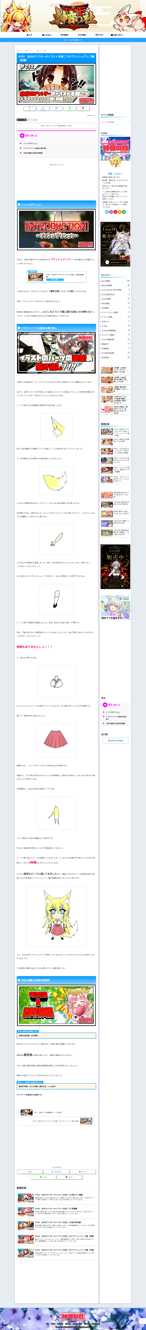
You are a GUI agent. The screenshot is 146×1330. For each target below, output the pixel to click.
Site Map (87, 1323)
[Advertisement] (56, 180)
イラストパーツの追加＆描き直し (35, 148)
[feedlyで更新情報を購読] (124, 212)
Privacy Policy (77, 1323)
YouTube (60, 1323)
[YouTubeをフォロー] (115, 212)
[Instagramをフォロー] (111, 212)
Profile (53, 1323)
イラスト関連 (22, 120)
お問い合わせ (96, 1323)
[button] (83, 108)
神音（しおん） (115, 173)
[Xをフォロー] (107, 212)
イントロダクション (30, 143)
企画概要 (68, 1323)
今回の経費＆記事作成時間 (32, 153)
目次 (27, 135)
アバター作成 (33, 120)
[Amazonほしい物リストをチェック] (120, 212)
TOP (47, 1323)
